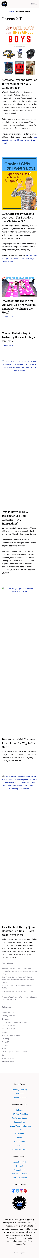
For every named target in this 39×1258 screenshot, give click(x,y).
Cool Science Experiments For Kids (14, 1022)
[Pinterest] (25, 1191)
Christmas (5, 1019)
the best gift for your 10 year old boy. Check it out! (19, 140)
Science (19, 1110)
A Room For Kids (8, 1012)
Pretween (5, 1045)
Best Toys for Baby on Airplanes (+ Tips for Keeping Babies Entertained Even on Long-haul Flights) (18, 979)
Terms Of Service (19, 1178)
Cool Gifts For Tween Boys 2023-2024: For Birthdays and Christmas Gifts (18, 217)
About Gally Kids (19, 1162)
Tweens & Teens (8, 1062)
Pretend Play (6, 1042)
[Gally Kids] (4, 4)
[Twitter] (17, 1191)
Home (11, 11)
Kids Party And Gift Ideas (11, 1035)
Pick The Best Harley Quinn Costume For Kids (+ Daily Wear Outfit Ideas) (19, 930)
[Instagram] (21, 1191)
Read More (8, 317)
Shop (4, 1048)
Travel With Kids (8, 1058)
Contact (19, 1166)
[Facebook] (13, 1191)
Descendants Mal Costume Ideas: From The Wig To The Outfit (19, 743)
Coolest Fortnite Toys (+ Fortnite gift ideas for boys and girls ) (18, 337)
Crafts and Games (8, 1026)
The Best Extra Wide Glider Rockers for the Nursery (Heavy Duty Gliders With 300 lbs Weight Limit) (19, 971)
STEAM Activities (20, 1114)
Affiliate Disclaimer (19, 1174)
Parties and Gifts (19, 1149)
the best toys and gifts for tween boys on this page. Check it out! (19, 258)
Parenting (5, 1039)
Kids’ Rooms (19, 1142)
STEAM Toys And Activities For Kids (14, 1052)
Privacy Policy (19, 1170)
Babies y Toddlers (8, 1016)
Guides (4, 1032)
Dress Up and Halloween (11, 1029)
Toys (3, 1055)
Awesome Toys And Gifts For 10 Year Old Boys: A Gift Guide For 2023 (19, 83)
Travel (19, 1138)
